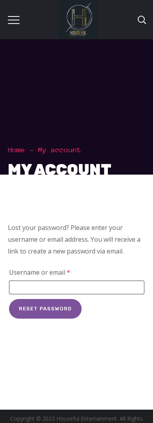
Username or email (52, 272)
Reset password (45, 309)
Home (16, 150)
